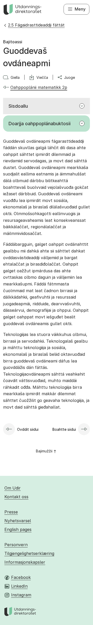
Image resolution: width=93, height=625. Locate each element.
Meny (80, 9)
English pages (18, 529)
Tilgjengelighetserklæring (29, 553)
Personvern (16, 544)
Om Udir (12, 488)
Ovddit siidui (27, 429)
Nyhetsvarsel (17, 520)
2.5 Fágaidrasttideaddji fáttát (36, 25)
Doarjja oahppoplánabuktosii (40, 123)
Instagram (21, 594)
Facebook (21, 577)
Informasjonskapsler (24, 562)
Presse (11, 511)
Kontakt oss (16, 496)
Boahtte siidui (64, 429)
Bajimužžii (44, 451)
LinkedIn (19, 586)
